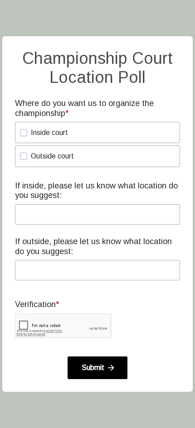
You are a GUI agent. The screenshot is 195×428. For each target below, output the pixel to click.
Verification (35, 304)
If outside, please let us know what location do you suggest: (93, 246)
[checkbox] (23, 132)
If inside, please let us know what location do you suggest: (96, 190)
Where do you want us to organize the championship (84, 108)
